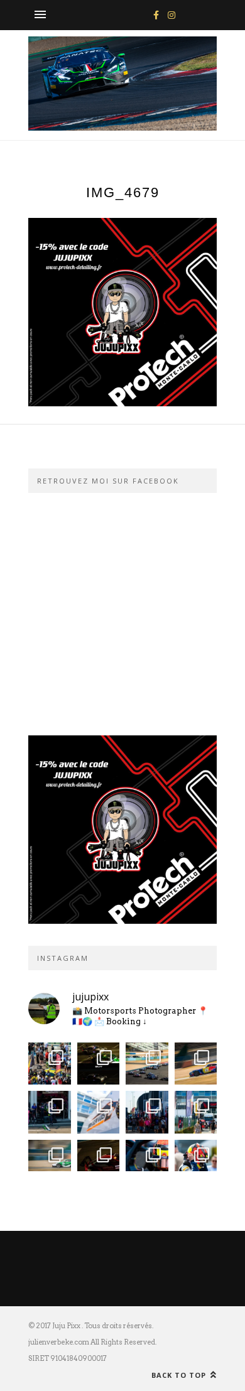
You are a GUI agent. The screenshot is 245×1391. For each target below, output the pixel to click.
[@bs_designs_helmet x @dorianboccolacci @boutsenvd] (98, 1112)
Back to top (180, 1375)
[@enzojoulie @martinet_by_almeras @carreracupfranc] (49, 1161)
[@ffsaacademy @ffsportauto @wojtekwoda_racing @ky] (147, 1063)
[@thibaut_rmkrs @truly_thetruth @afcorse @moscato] (196, 1161)
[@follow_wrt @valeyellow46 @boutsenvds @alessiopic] (49, 1063)
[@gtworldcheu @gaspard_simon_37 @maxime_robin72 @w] (196, 1112)
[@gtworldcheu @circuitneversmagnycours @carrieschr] (147, 1112)
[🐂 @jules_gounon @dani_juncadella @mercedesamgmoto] (196, 1063)
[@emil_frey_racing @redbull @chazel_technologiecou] (49, 1112)
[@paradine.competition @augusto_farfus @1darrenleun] (98, 1161)
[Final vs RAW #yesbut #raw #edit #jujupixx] (98, 1063)
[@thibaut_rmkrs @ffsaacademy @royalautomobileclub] (147, 1161)
